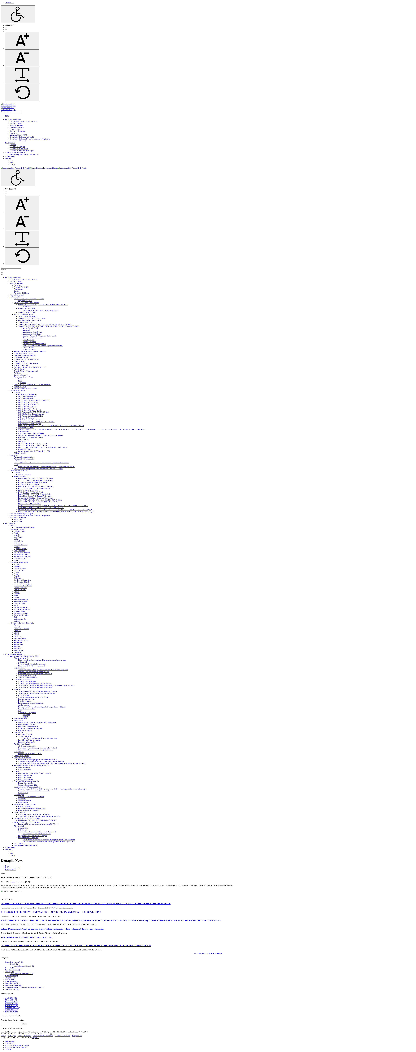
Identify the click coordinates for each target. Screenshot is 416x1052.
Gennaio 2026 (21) (11, 1004)
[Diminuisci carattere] (22, 58)
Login (7, 116)
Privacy (3, 1036)
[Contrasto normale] (6, 191)
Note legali (12, 1036)
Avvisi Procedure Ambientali (21, 974)
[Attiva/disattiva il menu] (2, 272)
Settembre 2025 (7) (11, 1012)
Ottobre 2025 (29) (11, 1010)
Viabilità (9, 980)
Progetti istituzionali (13, 970)
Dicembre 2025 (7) (11, 1006)
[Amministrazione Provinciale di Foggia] (43, 168)
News (13, 882)
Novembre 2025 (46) (12, 1008)
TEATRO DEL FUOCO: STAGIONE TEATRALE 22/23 (26, 937)
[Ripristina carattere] (22, 92)
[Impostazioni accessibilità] (18, 14)
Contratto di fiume (12, 983)
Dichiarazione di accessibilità (43, 1036)
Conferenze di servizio (14, 985)
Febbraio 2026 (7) (11, 1002)
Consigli (14, 964)
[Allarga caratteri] (22, 75)
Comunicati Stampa (14, 962)
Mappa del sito (77, 1036)
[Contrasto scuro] (6, 193)
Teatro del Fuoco (12, 989)
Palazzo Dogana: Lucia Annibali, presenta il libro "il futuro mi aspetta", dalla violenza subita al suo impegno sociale (52, 929)
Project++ (35, 1038)
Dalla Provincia (11, 976)
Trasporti (10, 978)
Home (7, 866)
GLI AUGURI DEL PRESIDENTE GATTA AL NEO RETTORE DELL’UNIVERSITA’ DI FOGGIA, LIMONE (51, 912)
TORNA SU (9, 3)
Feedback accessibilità (62, 1036)
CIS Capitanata (11, 981)
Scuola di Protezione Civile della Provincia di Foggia (24, 987)
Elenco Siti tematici (24, 1036)
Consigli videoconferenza (24, 966)
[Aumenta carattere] (22, 40)
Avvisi (9, 972)
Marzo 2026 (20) (11, 1000)
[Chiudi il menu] (2, 274)
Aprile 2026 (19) (11, 998)
